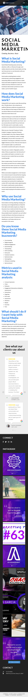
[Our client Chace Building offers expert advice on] (14, 579)
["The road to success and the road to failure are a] (14, 648)
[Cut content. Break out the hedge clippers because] (14, 533)
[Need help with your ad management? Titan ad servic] (14, 556)
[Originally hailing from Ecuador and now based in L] (14, 602)
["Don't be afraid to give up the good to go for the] (14, 510)
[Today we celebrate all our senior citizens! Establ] (14, 487)
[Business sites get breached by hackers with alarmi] (14, 464)
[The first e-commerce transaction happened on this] (14, 625)
